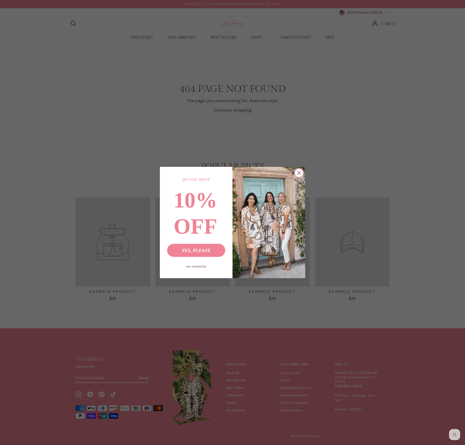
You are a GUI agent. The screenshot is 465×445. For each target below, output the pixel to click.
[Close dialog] (299, 173)
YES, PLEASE (196, 250)
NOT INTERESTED (196, 267)
